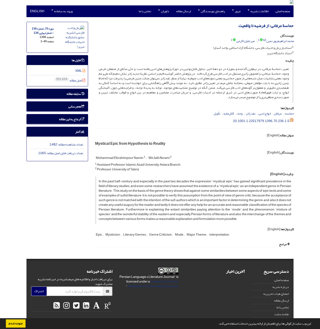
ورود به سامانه (63, 11)
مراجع (283, 244)
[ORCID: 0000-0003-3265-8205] (234, 40)
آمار (78, 132)
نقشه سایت (281, 314)
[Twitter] (76, 305)
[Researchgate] (106, 305)
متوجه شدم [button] (16, 323)
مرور (237, 11)
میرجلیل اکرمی (245, 41)
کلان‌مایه (228, 113)
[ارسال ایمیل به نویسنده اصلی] (264, 40)
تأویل (217, 113)
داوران (164, 11)
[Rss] (56, 305)
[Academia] (95, 305)
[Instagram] (66, 305)
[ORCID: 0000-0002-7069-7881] (261, 40)
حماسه (289, 113)
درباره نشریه (280, 287)
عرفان (278, 113)
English (37, 11)
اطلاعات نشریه (259, 11)
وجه (239, 113)
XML (78, 71)
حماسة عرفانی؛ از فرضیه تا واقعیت (266, 26)
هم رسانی (74, 106)
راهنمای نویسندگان (212, 11)
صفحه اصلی (282, 11)
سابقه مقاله (74, 94)
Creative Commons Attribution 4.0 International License (153, 283)
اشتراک (39, 291)
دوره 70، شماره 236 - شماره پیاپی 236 (43, 31)
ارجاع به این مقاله (70, 119)
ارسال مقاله (183, 11)
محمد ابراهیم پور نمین (280, 41)
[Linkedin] (85, 305)
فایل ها (76, 60)
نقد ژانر (250, 113)
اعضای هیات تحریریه (276, 294)
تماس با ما (145, 11)
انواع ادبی (265, 113)
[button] (217, 324)
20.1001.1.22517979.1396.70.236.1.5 (261, 121)
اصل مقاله (69, 80)
